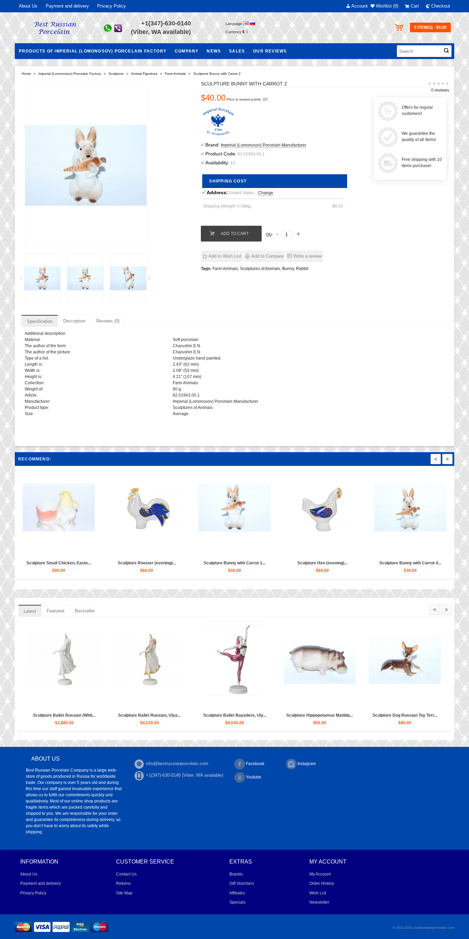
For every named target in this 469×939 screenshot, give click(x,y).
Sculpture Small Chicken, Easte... (112, 563)
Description (74, 321)
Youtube (253, 777)
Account (359, 6)
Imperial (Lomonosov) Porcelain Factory (69, 73)
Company (186, 51)
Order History (321, 883)
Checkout (440, 6)
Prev (23, 280)
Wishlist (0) (387, 6)
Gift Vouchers (241, 883)
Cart (415, 6)
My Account (320, 874)
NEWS (214, 51)
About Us (28, 6)
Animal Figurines (144, 73)
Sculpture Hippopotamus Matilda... (363, 715)
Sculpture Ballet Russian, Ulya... (193, 715)
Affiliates (237, 893)
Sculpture (116, 73)
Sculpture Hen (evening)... (376, 563)
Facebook (255, 763)
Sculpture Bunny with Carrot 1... (288, 563)
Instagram (306, 763)
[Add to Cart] (96, 550)
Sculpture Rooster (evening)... (200, 563)
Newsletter (319, 902)
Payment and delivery (67, 6)
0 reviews (440, 90)
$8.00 (337, 206)
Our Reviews (270, 51)
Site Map (124, 893)
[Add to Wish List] (24, 550)
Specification (40, 321)
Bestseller (85, 610)
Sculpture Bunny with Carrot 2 (217, 73)
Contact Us (126, 874)
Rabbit (302, 268)
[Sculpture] (42, 278)
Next (151, 280)
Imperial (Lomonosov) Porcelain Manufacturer (263, 145)
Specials (237, 902)
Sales (237, 51)
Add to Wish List (224, 256)
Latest (30, 611)
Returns (123, 883)
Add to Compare (267, 256)
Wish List (317, 893)
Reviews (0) (107, 321)
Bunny (288, 268)
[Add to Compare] (40, 550)
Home (26, 73)
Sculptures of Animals (260, 268)
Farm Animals (175, 73)
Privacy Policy (111, 6)
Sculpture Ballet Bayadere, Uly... (278, 715)
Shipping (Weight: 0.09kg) (227, 206)
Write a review (308, 256)
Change (265, 192)
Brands (236, 874)
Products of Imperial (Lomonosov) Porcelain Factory (93, 51)
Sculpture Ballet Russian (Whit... (108, 715)
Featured (55, 610)
